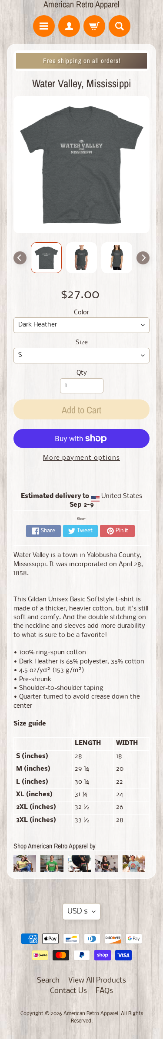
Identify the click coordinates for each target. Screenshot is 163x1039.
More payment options (81, 458)
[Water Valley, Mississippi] (46, 257)
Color (81, 313)
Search (48, 980)
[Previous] (20, 257)
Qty (82, 373)
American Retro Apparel (81, 4)
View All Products (97, 980)
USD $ (77, 911)
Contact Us (68, 991)
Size (82, 343)
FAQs (104, 991)
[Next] (143, 257)
